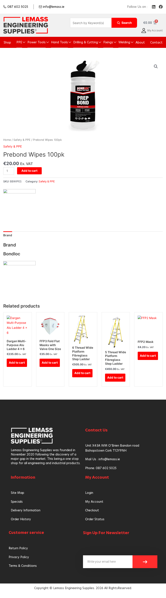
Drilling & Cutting (85, 42)
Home (7, 139)
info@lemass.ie (53, 7)
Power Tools (36, 42)
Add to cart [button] (17, 362)
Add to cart (29, 170)
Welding (124, 42)
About (140, 42)
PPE (19, 42)
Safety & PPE (21, 139)
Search (126, 22)
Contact (156, 42)
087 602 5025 (17, 7)
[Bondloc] (19, 204)
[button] (156, 66)
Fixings (108, 42)
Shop (7, 42)
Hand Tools (59, 42)
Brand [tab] (7, 235)
